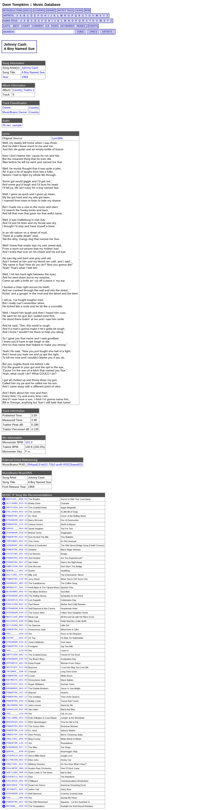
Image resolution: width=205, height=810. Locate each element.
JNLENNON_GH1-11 (16, 705)
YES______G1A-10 (16, 634)
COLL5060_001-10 (16, 512)
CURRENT (38, 26)
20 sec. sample (12, 125)
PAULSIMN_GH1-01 (16, 604)
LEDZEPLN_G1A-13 (16, 600)
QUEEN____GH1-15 (16, 570)
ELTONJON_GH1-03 (16, 760)
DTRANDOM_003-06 (16, 596)
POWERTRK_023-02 (16, 726)
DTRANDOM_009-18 (16, 520)
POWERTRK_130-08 (16, 579)
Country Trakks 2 (23, 90)
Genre (6, 107)
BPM (87, 10)
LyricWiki (57, 138)
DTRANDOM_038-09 (16, 659)
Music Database (46, 5)
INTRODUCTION (12, 10)
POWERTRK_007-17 (16, 697)
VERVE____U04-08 (16, 528)
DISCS (27, 10)
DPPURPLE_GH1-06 (16, 663)
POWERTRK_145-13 (16, 743)
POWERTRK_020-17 (16, 516)
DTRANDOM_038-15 (16, 793)
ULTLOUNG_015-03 (16, 503)
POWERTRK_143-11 (16, 629)
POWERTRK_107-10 (16, 692)
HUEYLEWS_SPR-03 (16, 772)
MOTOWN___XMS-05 (16, 806)
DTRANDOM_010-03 (16, 642)
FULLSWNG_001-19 (16, 718)
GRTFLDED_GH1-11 (16, 655)
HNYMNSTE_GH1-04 (16, 680)
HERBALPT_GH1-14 (16, 587)
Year (5, 77)
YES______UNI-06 (16, 798)
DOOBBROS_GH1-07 (16, 688)
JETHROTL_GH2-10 (16, 789)
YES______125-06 (16, 650)
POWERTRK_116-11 (16, 646)
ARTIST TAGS (65, 10)
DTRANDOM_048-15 (16, 613)
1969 (25, 77)
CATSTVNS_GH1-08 (16, 554)
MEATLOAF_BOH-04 (16, 617)
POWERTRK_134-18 (16, 730)
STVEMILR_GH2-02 (16, 756)
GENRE (50, 10)
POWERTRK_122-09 (16, 676)
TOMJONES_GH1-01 (16, 541)
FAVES (55, 26)
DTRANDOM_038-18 (16, 608)
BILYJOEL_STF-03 (16, 575)
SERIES (80, 26)
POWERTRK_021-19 (16, 537)
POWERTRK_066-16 (16, 549)
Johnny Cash (30, 67)
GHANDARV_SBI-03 (16, 583)
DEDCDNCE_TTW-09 (16, 785)
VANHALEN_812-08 (16, 709)
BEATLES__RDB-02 (16, 499)
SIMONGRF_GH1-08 (16, 545)
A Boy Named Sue (33, 72)
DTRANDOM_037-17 (16, 747)
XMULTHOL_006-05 (16, 739)
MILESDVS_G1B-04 (16, 621)
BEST (16, 26)
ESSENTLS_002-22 (16, 777)
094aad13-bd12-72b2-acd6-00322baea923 (54, 464)
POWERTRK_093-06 (16, 558)
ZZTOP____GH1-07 (16, 638)
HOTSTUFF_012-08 (16, 667)
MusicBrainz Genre (14, 112)
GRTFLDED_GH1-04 (16, 507)
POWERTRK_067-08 (16, 802)
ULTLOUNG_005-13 (16, 625)
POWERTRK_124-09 (16, 524)
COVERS (39, 10)
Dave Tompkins (15, 5)
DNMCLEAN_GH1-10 (16, 566)
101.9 (28, 442)
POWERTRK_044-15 (16, 701)
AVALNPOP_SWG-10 (16, 768)
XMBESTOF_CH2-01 (16, 734)
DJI (47, 26)
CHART (25, 26)
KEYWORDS (67, 26)
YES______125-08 (16, 713)
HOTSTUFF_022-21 (16, 684)
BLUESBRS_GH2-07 (16, 591)
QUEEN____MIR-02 (16, 751)
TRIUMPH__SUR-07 (16, 671)
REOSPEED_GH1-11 (16, 722)
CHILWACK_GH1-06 (16, 781)
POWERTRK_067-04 (16, 562)
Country (34, 107)
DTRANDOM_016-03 (16, 533)
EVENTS (93, 26)
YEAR (78, 10)
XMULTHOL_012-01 (16, 764)
